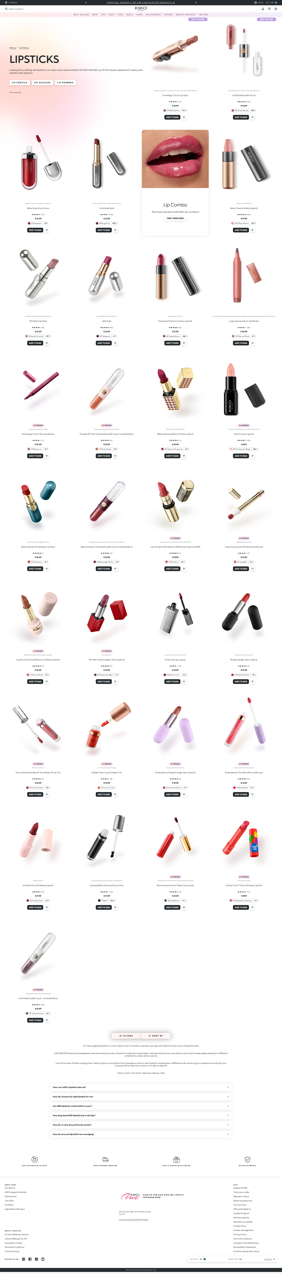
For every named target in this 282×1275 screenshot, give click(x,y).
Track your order (241, 1192)
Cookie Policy (239, 1226)
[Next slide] (195, 2)
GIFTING (203, 15)
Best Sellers (81, 15)
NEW (95, 15)
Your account (239, 1204)
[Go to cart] (275, 8)
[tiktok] (36, 1259)
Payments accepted (242, 1221)
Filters (128, 1035)
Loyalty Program (241, 1213)
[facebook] (29, 1259)
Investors (9, 1204)
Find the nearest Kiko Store (246, 1251)
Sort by (157, 1035)
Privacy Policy (240, 1234)
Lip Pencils (20, 82)
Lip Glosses (42, 82)
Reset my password (242, 1200)
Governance (11, 1196)
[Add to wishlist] (184, 117)
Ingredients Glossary (15, 1209)
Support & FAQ (240, 1188)
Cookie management (243, 1230)
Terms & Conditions (242, 1238)
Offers (168, 15)
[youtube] (42, 1259)
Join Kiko (9, 1200)
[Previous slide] (86, 2)
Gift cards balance (242, 1209)
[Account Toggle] (262, 8)
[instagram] (23, 1259)
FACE (111, 15)
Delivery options (241, 1217)
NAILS (130, 15)
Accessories (153, 15)
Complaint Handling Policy (246, 1243)
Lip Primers (65, 82)
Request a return (241, 1196)
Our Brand (10, 1188)
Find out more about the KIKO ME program (133, 1219)
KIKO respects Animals (15, 1192)
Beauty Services (186, 15)
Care (139, 15)
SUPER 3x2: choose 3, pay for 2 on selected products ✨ (141, 2)
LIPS (103, 15)
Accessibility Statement (244, 1247)
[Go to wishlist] (269, 8)
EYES (120, 15)
